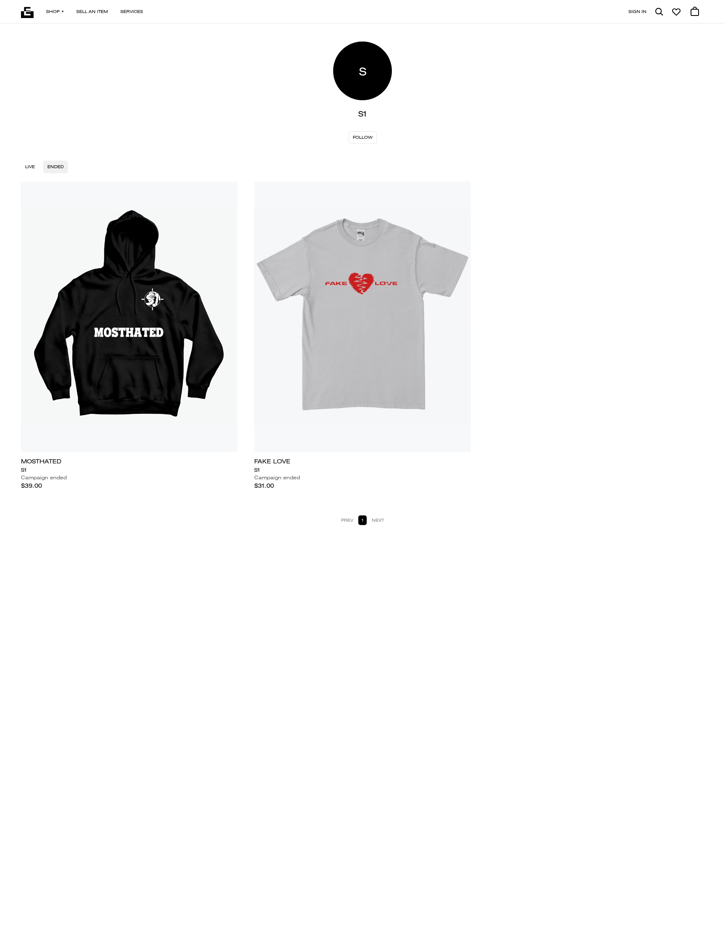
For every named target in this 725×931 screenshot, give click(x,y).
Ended (55, 166)
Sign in (638, 11)
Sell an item (92, 11)
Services (131, 11)
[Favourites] (676, 12)
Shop (53, 11)
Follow (363, 137)
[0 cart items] (695, 12)
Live (30, 166)
